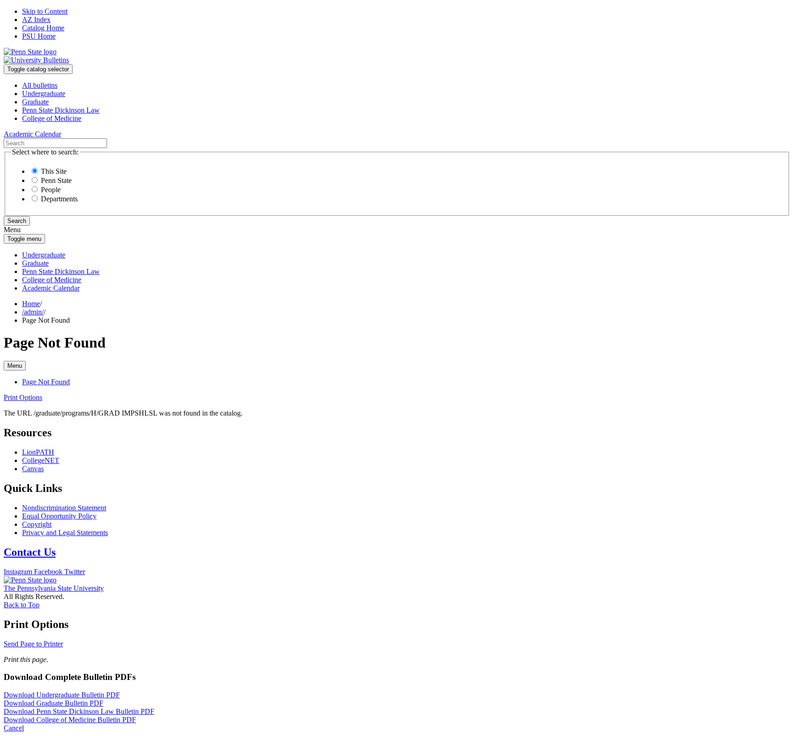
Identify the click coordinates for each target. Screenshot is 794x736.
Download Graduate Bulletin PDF (53, 703)
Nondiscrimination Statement (64, 508)
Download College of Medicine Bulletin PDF (70, 720)
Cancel (14, 728)
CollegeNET (40, 460)
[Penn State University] (30, 52)
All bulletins (39, 85)
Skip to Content (45, 11)
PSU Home (39, 36)
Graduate (35, 102)
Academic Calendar (50, 288)
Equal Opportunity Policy (59, 516)
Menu (14, 365)
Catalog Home (43, 28)
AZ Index (36, 19)
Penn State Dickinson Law (61, 110)
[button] (23, 397)
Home (31, 304)
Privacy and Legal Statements (65, 532)
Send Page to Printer (33, 644)
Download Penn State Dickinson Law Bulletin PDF (79, 711)
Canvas (33, 469)
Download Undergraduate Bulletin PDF (62, 695)
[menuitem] (406, 85)
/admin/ (33, 312)
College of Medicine (51, 118)
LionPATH (38, 452)
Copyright (36, 524)
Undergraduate (43, 93)
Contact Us (30, 552)
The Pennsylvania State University (54, 588)
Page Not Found (46, 382)
